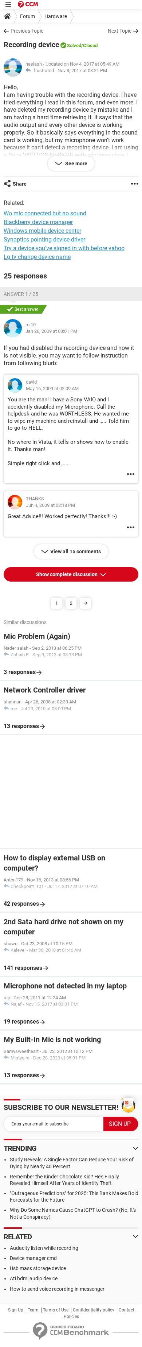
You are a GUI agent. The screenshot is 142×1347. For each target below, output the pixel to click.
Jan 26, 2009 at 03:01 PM (51, 331)
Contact (126, 1310)
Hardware (55, 16)
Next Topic (119, 31)
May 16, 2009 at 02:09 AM (52, 388)
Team (33, 1310)
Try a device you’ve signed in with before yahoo (64, 248)
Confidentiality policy (93, 1310)
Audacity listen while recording (44, 1248)
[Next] (85, 603)
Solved (74, 45)
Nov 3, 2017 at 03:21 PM (82, 70)
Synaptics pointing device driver (44, 239)
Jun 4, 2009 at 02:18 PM (50, 505)
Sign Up (15, 1310)
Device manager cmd (33, 1258)
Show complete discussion (67, 574)
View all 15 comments (75, 551)
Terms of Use (55, 1310)
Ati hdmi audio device (34, 1278)
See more (75, 163)
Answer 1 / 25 (21, 294)
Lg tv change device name (37, 256)
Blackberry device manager (38, 222)
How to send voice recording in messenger (57, 1289)
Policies (71, 1316)
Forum (27, 16)
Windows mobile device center (42, 230)
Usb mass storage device (38, 1268)
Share (20, 184)
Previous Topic (27, 31)
